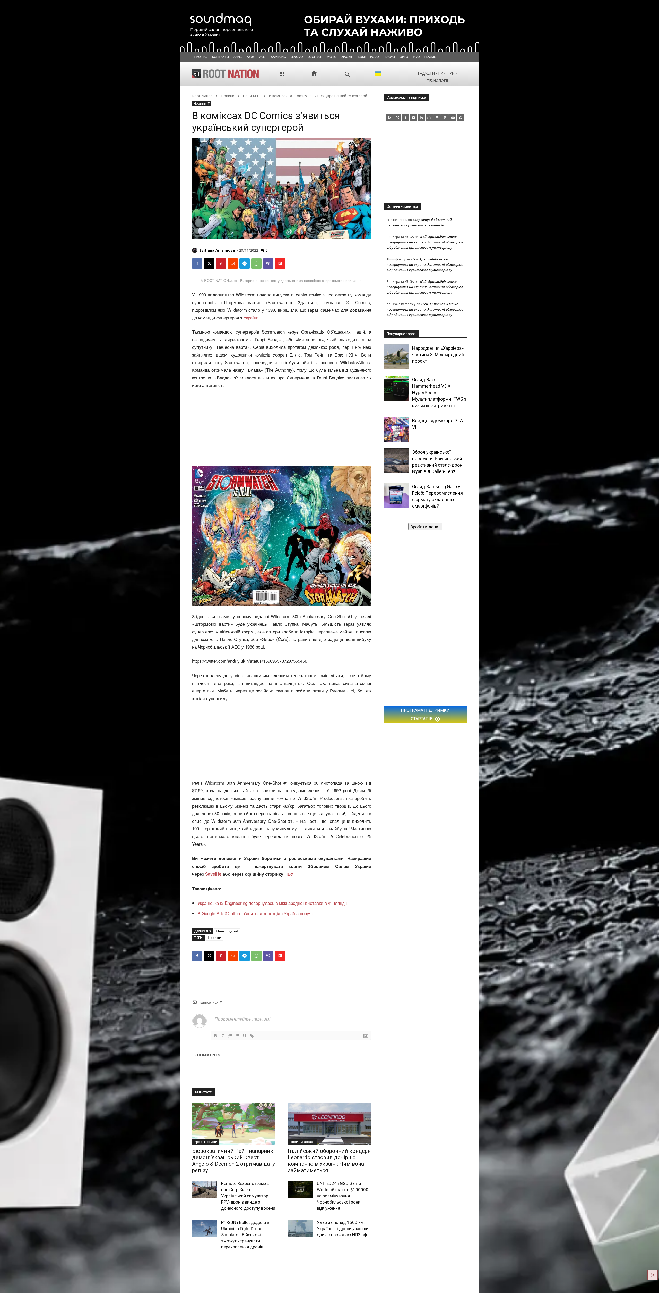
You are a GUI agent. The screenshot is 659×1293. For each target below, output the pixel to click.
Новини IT (251, 95)
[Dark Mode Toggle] (652, 1275)
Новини (227, 95)
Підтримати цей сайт (425, 526)
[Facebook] (197, 263)
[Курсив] (223, 1036)
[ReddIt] (233, 263)
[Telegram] (244, 263)
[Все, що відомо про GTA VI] (396, 429)
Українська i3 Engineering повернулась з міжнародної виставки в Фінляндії (272, 903)
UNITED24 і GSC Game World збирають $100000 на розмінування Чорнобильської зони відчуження (342, 1196)
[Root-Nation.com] (225, 73)
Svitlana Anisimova (217, 250)
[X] (209, 263)
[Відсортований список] (230, 1036)
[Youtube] (453, 117)
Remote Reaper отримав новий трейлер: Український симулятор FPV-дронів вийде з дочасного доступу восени (248, 1196)
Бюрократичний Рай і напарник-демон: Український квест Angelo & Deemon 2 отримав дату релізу (233, 1161)
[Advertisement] (281, 428)
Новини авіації (302, 1141)
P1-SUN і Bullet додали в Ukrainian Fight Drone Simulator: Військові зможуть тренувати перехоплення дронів (245, 1234)
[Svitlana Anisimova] (195, 250)
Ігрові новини (206, 1141)
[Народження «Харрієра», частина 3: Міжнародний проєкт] (396, 356)
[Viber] (268, 263)
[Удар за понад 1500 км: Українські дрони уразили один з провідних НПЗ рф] (300, 1228)
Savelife (214, 874)
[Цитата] (244, 1036)
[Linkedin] (421, 117)
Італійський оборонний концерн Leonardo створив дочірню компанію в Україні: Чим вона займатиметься (329, 1161)
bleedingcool (227, 931)
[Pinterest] (221, 263)
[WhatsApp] (256, 263)
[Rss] (390, 117)
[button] (347, 74)
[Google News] (460, 117)
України (251, 317)
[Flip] (280, 263)
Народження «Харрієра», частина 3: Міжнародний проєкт (438, 354)
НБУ (288, 874)
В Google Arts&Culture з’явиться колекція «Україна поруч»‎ (255, 913)
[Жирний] (215, 1036)
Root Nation (202, 95)
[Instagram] (437, 117)
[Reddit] (429, 117)
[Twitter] (398, 117)
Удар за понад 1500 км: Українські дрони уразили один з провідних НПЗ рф (342, 1228)
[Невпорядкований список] (237, 1036)
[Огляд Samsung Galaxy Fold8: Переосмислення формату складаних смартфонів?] (396, 495)
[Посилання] (251, 1036)
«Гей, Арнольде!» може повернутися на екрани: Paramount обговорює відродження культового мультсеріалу (425, 242)
